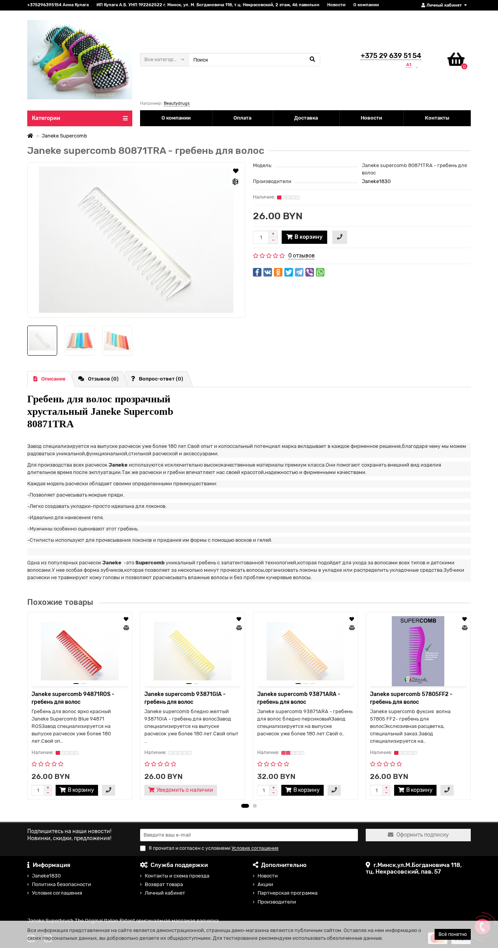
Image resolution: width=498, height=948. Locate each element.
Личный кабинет (165, 893)
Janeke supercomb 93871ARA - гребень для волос (298, 698)
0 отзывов (301, 255)
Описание (53, 379)
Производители (277, 902)
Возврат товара (164, 884)
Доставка (306, 118)
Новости (336, 4)
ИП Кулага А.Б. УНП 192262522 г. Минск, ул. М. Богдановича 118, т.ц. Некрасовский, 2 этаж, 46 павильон (207, 4)
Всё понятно (452, 934)
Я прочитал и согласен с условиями (214, 848)
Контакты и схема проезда (177, 876)
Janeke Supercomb (64, 136)
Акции (265, 884)
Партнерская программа (287, 893)
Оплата (242, 118)
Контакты (437, 118)
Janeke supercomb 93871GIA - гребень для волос (185, 698)
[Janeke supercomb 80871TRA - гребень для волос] (136, 240)
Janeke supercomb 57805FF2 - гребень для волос (411, 698)
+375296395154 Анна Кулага (58, 4)
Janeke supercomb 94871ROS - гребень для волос (73, 698)
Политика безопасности (61, 884)
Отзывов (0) (103, 379)
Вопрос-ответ (161, 379)
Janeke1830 (376, 181)
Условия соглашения (57, 893)
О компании (366, 4)
